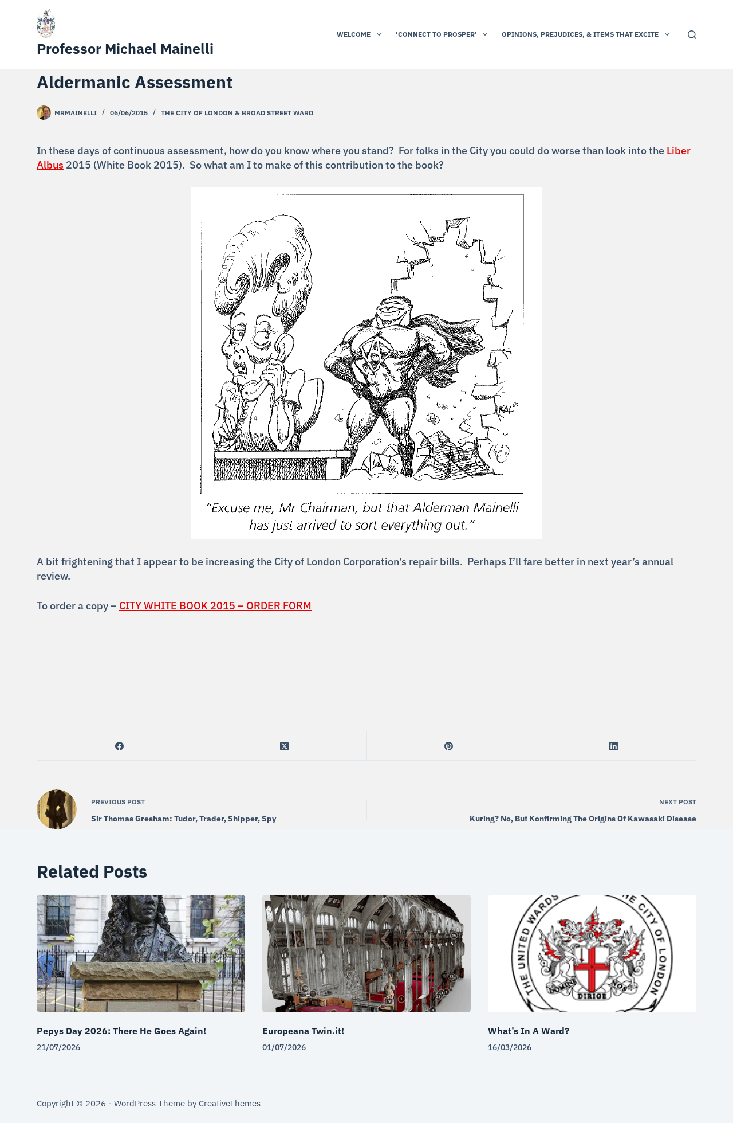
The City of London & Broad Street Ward (237, 112)
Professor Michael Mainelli (125, 48)
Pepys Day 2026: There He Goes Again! (121, 1030)
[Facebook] (119, 746)
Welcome (354, 34)
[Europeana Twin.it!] (366, 953)
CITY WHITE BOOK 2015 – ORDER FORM (215, 605)
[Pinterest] (449, 746)
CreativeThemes (230, 1103)
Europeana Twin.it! (303, 1030)
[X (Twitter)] (284, 746)
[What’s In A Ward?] (592, 953)
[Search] (692, 34)
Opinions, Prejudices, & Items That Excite (580, 34)
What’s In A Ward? (528, 1030)
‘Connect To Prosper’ (436, 34)
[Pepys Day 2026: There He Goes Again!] (141, 953)
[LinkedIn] (613, 746)
